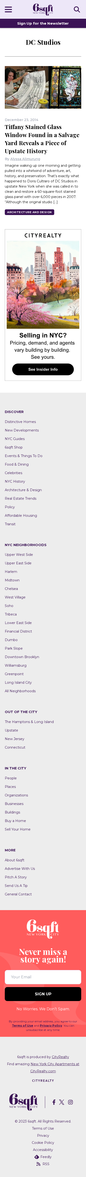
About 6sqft (14, 860)
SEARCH (78, 9)
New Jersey (14, 739)
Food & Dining (17, 464)
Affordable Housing (21, 515)
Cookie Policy (43, 1143)
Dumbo (11, 640)
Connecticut (15, 747)
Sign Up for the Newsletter (43, 23)
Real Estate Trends (20, 498)
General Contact (18, 894)
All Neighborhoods (20, 691)
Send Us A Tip (16, 886)
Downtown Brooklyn (22, 657)
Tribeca (11, 614)
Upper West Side (19, 555)
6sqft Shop (14, 447)
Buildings (12, 812)
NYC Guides (15, 439)
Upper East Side (18, 563)
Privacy (43, 1135)
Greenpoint (14, 674)
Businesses (14, 804)
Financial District (18, 631)
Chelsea (11, 589)
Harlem (11, 572)
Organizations (16, 795)
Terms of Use (22, 1025)
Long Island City (18, 682)
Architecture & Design (23, 490)
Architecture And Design (29, 212)
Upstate (11, 730)
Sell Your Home (18, 829)
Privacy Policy (51, 1025)
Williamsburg (16, 665)
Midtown (12, 580)
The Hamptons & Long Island (29, 722)
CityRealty (60, 1057)
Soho (9, 606)
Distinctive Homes (20, 422)
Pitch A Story (16, 877)
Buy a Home (15, 821)
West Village (15, 597)
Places (10, 787)
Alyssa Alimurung (25, 159)
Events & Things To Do (24, 456)
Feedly (46, 1157)
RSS (46, 1164)
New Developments (22, 430)
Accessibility (43, 1150)
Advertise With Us (20, 869)
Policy (10, 507)
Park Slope (14, 648)
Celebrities (13, 473)
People (11, 778)
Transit (10, 524)
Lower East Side (18, 623)
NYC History (15, 481)
